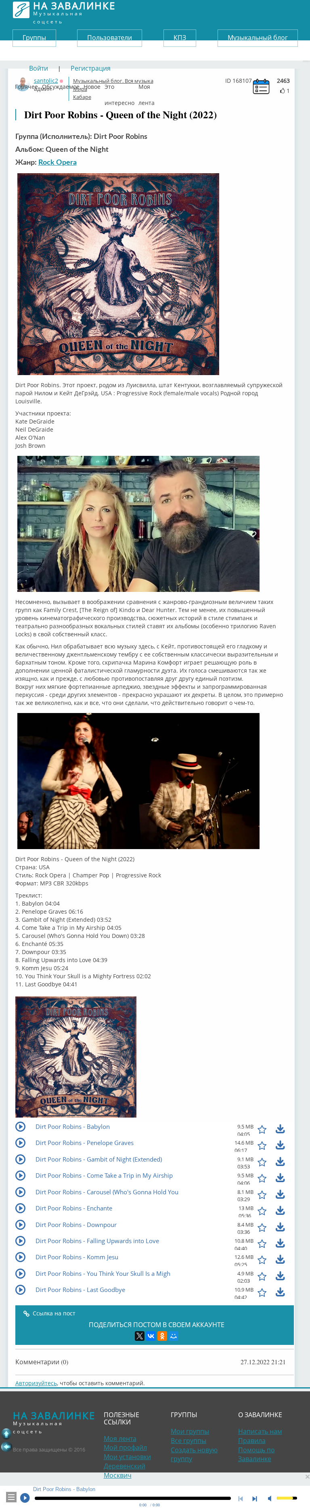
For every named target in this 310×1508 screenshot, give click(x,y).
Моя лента (146, 85)
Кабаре (82, 97)
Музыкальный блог (258, 37)
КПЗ (180, 37)
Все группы (188, 1440)
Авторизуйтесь (36, 1383)
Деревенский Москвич (124, 1471)
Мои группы (190, 1431)
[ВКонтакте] (151, 1336)
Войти (38, 68)
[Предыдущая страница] (6, 1446)
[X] (140, 1336)
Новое (92, 85)
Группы (34, 37)
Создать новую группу (194, 1454)
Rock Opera (57, 162)
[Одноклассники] (162, 1336)
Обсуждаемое (61, 85)
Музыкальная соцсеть (74, 10)
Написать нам (260, 1431)
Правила (252, 1440)
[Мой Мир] (173, 1336)
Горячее (26, 85)
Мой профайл (125, 1447)
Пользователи (109, 37)
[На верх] (6, 1433)
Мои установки (127, 1456)
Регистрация (91, 68)
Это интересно (119, 85)
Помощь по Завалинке (256, 1454)
